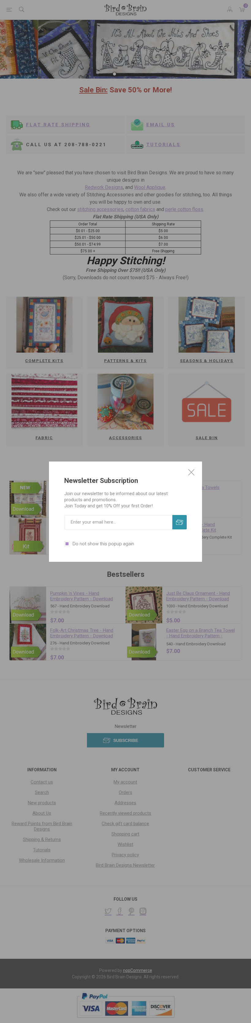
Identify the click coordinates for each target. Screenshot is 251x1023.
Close (191, 472)
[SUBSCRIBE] (179, 522)
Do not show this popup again (103, 544)
